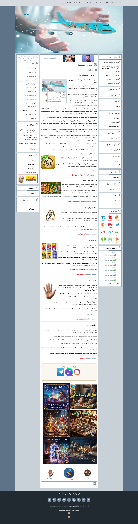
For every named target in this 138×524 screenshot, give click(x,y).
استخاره (95, 169)
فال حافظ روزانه (68, 196)
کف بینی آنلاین (91, 314)
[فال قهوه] (83, 424)
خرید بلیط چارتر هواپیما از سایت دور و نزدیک (27, 144)
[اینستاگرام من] (74, 500)
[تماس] (69, 500)
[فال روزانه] (56, 397)
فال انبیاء (116, 106)
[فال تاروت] (83, 397)
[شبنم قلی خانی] (50, 58)
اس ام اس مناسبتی (78, 2)
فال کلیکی (116, 177)
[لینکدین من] (49, 500)
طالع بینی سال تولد (114, 283)
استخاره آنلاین (89, 2)
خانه (120, 2)
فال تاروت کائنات (31, 76)
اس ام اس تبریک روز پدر (112, 71)
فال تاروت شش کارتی (30, 95)
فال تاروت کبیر (32, 72)
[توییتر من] (64, 500)
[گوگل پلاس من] (59, 500)
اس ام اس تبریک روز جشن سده (111, 62)
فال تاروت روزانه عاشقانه (29, 110)
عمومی (87, 483)
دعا (118, 165)
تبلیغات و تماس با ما (66, 2)
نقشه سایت (62, 510)
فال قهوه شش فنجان (113, 126)
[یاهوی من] (88, 500)
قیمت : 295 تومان (28, 58)
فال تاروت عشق (32, 106)
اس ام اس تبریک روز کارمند (112, 75)
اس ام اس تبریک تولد (113, 83)
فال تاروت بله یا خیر (31, 114)
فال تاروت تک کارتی (31, 80)
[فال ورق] (56, 450)
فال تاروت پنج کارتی (31, 91)
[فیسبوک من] (79, 500)
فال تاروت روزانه (32, 68)
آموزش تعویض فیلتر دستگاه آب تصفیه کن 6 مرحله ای (28, 131)
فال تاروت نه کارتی (31, 99)
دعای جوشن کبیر (114, 161)
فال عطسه (33, 193)
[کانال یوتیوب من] (54, 500)
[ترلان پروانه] (69, 58)
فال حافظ (113, 2)
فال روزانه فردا (32, 205)
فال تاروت (106, 2)
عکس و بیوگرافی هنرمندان (29, 208)
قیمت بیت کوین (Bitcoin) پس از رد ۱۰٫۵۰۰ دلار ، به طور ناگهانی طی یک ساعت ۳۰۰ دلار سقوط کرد (28, 137)
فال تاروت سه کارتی (31, 83)
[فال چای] (83, 450)
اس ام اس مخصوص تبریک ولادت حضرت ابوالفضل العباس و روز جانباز (111, 67)
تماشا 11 (25, 14)
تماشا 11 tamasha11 (85, 65)
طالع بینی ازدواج (115, 149)
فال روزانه (98, 2)
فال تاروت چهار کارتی (30, 87)
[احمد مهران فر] (88, 58)
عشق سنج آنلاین (114, 189)
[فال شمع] (56, 424)
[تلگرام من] (84, 500)
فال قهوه (116, 118)
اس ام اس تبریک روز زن (113, 79)
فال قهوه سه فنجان (114, 122)
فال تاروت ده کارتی (31, 102)
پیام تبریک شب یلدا (31, 172)
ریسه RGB (116, 200)
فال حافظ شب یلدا (31, 168)
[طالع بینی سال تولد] (110, 267)
